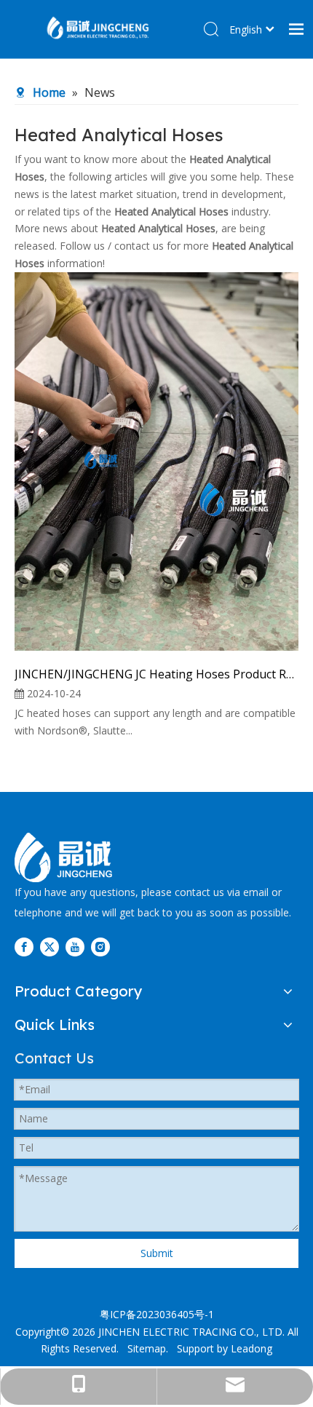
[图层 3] (63, 857)
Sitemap (146, 1348)
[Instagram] (100, 947)
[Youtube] (75, 947)
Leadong (251, 1348)
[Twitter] (49, 947)
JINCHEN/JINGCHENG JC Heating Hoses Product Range (156, 674)
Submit (156, 1253)
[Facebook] (24, 947)
